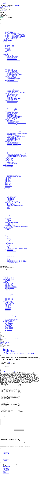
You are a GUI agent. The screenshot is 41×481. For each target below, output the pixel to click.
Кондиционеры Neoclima (9, 80)
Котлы (8, 193)
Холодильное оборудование (8, 227)
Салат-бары (9, 215)
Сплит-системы (10, 120)
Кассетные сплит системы (11, 132)
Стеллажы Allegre (8, 183)
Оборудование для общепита (8, 188)
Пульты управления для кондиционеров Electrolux (16, 136)
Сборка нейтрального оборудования (11, 38)
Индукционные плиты (11, 190)
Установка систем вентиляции (10, 32)
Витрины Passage (8, 181)
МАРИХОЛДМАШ (10, 256)
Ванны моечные (10, 203)
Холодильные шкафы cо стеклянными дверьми (15, 233)
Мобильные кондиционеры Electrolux (13, 139)
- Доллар (5, 9)
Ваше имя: (2, 416)
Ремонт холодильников (9, 28)
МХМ (8, 246)
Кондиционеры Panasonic (9, 89)
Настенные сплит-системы (12, 68)
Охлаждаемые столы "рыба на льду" (13, 262)
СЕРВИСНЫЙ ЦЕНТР (7, 27)
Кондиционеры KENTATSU (10, 119)
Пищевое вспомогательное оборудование (12, 202)
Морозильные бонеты (9, 230)
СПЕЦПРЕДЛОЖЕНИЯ (7, 40)
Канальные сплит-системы (12, 57)
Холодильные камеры (9, 249)
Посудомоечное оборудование (12, 211)
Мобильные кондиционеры (12, 59)
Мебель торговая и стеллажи (8, 165)
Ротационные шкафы (11, 197)
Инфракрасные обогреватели (10, 225)
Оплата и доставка (6, 470)
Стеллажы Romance (8, 186)
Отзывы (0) (13, 371)
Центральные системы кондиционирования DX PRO (16, 123)
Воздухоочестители (10, 162)
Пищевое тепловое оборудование (11, 315)
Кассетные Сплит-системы (12, 113)
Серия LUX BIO (10, 159)
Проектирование (6, 457)
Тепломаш (9, 220)
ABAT (8, 229)
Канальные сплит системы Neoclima (13, 82)
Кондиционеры (5, 54)
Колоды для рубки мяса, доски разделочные (15, 205)
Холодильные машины (9, 254)
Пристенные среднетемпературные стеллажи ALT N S (17, 248)
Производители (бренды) (7, 458)
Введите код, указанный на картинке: (7, 429)
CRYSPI (8, 244)
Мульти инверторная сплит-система (13, 60)
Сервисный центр (6, 453)
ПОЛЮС (8, 247)
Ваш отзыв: (2, 418)
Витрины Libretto (8, 178)
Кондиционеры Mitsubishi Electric (11, 71)
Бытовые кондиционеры (11, 77)
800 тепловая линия (10, 198)
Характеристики (7, 371)
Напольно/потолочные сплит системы (14, 86)
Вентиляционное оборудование (8, 47)
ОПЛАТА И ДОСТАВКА (7, 26)
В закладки (15, 366)
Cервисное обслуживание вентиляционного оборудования (15, 34)
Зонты (6, 51)
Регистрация (17, 5)
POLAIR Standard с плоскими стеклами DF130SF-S (9, 338)
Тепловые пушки (10, 223)
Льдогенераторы (8, 228)
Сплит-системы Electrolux (11, 140)
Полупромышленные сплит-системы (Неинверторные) (17, 156)
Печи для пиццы (10, 195)
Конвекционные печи (11, 191)
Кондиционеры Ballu (8, 141)
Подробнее (2, 443)
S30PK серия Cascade (4, 343)
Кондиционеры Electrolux (9, 129)
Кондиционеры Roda (8, 93)
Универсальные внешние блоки (12, 137)
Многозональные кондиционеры (13, 79)
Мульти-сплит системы (11, 152)
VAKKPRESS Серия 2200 (9, 46)
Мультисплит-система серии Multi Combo (14, 116)
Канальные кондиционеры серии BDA (14, 144)
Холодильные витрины (9, 243)
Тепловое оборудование (7, 217)
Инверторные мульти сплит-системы (13, 142)
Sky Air (8, 161)
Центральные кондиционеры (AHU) (13, 124)
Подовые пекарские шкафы (12, 196)
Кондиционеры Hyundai (9, 55)
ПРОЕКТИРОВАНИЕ (7, 39)
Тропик (8, 221)
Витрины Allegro (8, 177)
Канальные (9, 49)
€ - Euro (1, 9)
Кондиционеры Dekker (9, 158)
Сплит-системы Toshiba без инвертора (14, 110)
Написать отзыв (14, 369)
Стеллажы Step (7, 184)
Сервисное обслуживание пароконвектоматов (13, 37)
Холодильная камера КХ (11, 251)
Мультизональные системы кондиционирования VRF (16, 153)
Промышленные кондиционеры (12, 122)
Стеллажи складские (10, 174)
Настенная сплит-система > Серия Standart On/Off (16, 92)
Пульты (6, 164)
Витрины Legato (8, 180)
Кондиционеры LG (8, 62)
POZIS (8, 241)
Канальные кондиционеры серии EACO (14, 131)
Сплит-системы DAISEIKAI (12, 109)
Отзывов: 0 (8, 369)
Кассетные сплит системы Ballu (12, 145)
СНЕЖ (8, 242)
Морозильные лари (8, 237)
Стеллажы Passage (8, 187)
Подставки (9, 206)
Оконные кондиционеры (11, 88)
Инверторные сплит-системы (12, 56)
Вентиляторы (7, 48)
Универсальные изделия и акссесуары (14, 176)
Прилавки (9, 213)
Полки (8, 207)
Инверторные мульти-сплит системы (13, 90)
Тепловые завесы (8, 218)
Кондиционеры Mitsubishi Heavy (10, 76)
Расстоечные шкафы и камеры (12, 201)
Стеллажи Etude (8, 182)
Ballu (8, 219)
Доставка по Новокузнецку (8, 451)
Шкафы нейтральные (11, 212)
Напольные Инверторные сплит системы (14, 74)
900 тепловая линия (10, 199)
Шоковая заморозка (8, 235)
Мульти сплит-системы (11, 85)
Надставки (9, 214)
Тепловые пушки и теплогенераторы (11, 222)
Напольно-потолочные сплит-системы (14, 67)
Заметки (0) (5, 3)
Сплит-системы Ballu (11, 149)
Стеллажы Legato (8, 185)
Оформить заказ (3, 7)
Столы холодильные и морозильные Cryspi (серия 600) (17, 260)
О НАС (4, 25)
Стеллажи (8, 208)
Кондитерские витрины (9, 166)
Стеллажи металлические (9, 170)
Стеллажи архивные (10, 171)
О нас (4, 450)
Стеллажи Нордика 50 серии (12, 173)
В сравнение (19, 366)
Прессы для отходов (6, 44)
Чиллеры (8, 157)
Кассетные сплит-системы (11, 58)
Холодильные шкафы (8, 232)
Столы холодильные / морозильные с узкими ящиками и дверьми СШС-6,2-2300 (15, 333)
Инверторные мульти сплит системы (13, 138)
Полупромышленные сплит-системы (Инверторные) (16, 155)
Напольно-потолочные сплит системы (14, 135)
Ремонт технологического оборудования (12, 33)
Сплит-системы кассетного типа (13, 121)
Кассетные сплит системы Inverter (13, 73)
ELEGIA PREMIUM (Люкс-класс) (13, 169)
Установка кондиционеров (9, 30)
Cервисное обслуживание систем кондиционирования (15, 35)
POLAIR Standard (10, 250)
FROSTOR (9, 238)
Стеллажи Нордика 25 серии (12, 172)
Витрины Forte (7, 179)
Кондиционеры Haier (8, 150)
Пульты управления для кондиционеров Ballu (15, 148)
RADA (8, 52)
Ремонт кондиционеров (9, 29)
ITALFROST (9, 239)
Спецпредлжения (6, 459)
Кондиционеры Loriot (9, 69)
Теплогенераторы (10, 224)
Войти (13, 5)
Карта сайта (5, 460)
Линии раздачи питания (11, 209)
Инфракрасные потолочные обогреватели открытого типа (17, 226)
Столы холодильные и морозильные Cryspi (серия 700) (17, 261)
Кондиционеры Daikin (9, 160)
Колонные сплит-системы (11, 66)
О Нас (4, 471)
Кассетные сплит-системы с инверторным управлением (17, 133)
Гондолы (8, 216)
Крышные (9, 50)
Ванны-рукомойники (11, 204)
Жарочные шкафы (10, 200)
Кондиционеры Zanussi (9, 111)
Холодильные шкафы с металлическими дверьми (16, 234)
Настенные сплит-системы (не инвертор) (14, 126)
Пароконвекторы (10, 194)
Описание (2, 371)
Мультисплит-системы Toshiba (12, 108)
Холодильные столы (8, 257)
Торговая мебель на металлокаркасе (13, 175)
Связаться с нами (6, 452)
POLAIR (8, 240)
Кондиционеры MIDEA (9, 294)
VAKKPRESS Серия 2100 (9, 45)
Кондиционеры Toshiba (9, 106)
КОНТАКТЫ (5, 41)
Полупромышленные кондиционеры (13, 78)
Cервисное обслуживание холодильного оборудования (15, 36)
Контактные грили (10, 192)
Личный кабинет (6, 2)
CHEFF (8, 53)
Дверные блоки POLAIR (11, 253)
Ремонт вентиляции (8, 31)
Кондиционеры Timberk (9, 100)
